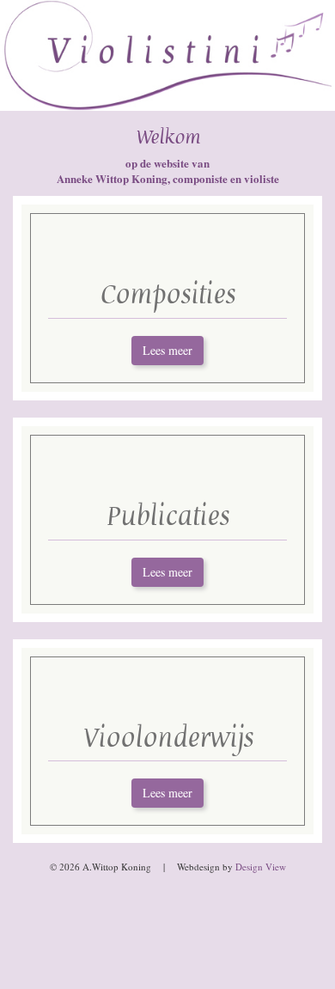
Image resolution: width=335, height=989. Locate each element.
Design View (260, 866)
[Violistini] (167, 55)
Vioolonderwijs (167, 738)
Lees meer (167, 350)
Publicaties (167, 516)
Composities (167, 295)
